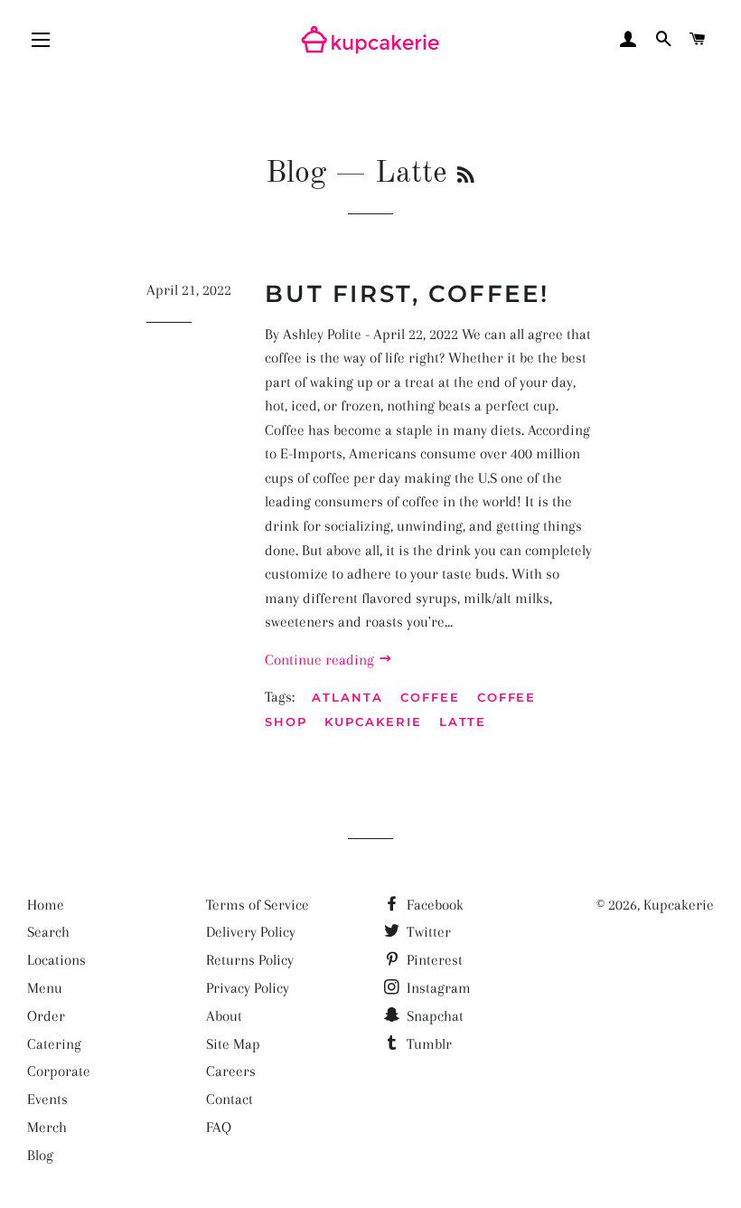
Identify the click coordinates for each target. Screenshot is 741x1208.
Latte (463, 721)
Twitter (427, 931)
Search (48, 931)
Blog (296, 173)
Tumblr (427, 1043)
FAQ (218, 1127)
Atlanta (347, 697)
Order (46, 1015)
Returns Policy (250, 959)
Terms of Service (257, 904)
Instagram (437, 987)
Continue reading (321, 659)
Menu (44, 987)
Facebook (433, 904)
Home (45, 904)
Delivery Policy (250, 931)
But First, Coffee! (407, 293)
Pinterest (433, 959)
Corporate (58, 1071)
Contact (229, 1099)
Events (47, 1099)
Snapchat (433, 1015)
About (224, 1015)
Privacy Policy (247, 987)
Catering (54, 1043)
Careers (231, 1071)
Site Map (233, 1043)
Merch (47, 1127)
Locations (56, 959)
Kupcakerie (373, 721)
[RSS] (465, 176)
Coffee (430, 697)
